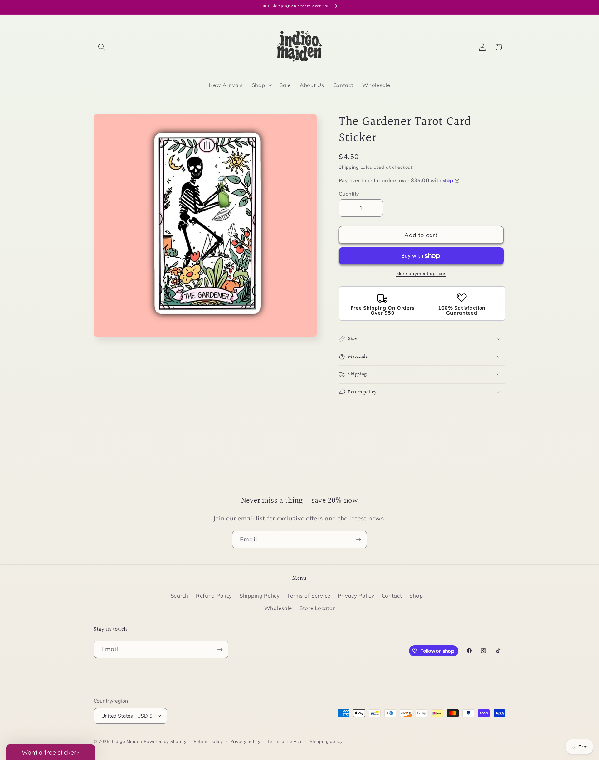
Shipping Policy (260, 595)
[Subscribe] (358, 539)
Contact (392, 595)
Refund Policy (214, 595)
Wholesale (278, 608)
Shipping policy (326, 741)
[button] (102, 47)
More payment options (421, 273)
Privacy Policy (356, 595)
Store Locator (317, 608)
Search (179, 595)
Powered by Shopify (165, 741)
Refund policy (208, 741)
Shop (416, 595)
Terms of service (284, 741)
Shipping (349, 167)
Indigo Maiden (127, 741)
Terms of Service (308, 595)
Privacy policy (245, 741)
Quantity (349, 194)
